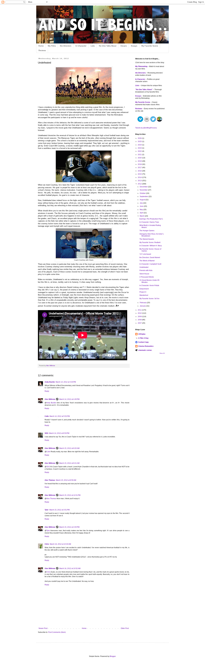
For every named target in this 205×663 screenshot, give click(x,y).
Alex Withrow (50, 399)
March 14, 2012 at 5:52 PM (60, 416)
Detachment (144, 289)
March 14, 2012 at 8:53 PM (59, 433)
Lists (93, 46)
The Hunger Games (146, 231)
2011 (140, 310)
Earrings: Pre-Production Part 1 (151, 219)
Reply (47, 391)
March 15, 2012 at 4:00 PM (69, 527)
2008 (140, 320)
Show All (162, 353)
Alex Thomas (50, 480)
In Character (80, 46)
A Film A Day (143, 338)
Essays (134, 46)
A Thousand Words (146, 277)
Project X (142, 292)
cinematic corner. (145, 350)
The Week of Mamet (147, 261)
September (144, 196)
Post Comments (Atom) (57, 632)
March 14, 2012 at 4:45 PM (69, 399)
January (143, 306)
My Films (52, 46)
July (141, 203)
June (142, 206)
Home (41, 46)
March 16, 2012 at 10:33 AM (60, 544)
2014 (140, 177)
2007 (140, 323)
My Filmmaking (141, 66)
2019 (140, 161)
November (144, 190)
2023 (140, 148)
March (142, 216)
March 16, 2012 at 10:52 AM (69, 568)
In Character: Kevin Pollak (149, 285)
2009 (140, 317)
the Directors (65, 46)
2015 (140, 174)
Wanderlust (143, 295)
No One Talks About (107, 46)
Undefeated (143, 267)
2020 (140, 158)
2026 (140, 138)
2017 (140, 168)
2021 (140, 155)
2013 (140, 181)
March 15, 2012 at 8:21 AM (69, 463)
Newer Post (43, 628)
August (142, 200)
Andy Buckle (50, 382)
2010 (140, 313)
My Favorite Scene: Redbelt (149, 242)
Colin (47, 416)
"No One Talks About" (144, 90)
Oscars (123, 46)
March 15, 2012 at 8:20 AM (69, 448)
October (143, 193)
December (144, 187)
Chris (47, 544)
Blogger (113, 656)
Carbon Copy (143, 342)
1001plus (141, 334)
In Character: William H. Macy (150, 246)
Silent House (144, 274)
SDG (46, 433)
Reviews (42, 50)
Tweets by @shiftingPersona (146, 128)
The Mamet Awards (146, 239)
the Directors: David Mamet (149, 257)
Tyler (47, 510)
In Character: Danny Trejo (149, 222)
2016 (140, 171)
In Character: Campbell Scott (150, 264)
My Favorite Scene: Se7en (149, 299)
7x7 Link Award (145, 254)
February (143, 303)
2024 (140, 145)
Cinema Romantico (145, 346)
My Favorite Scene (149, 46)
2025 (140, 141)
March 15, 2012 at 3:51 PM (59, 510)
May (141, 210)
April (142, 213)
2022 (140, 151)
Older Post (125, 628)
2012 (140, 184)
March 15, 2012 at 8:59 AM (66, 480)
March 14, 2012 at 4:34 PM (66, 382)
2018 (140, 164)
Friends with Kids (145, 270)
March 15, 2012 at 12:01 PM (69, 495)
